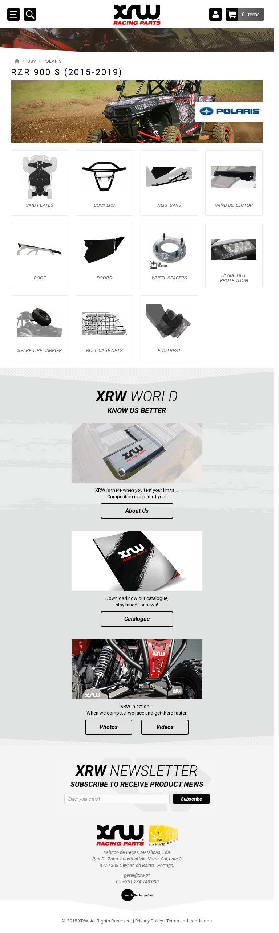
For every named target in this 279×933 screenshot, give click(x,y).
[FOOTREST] (169, 321)
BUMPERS (104, 205)
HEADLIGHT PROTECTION (234, 278)
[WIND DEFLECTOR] (233, 176)
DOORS (104, 278)
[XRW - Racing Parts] (137, 14)
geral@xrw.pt (137, 875)
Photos (109, 727)
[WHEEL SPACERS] (169, 249)
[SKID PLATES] (39, 176)
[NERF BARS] (169, 176)
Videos (165, 727)
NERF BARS (169, 205)
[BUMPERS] (104, 176)
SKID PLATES (39, 205)
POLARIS (52, 61)
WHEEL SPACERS (169, 278)
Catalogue (137, 618)
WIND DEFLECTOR (234, 205)
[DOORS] (104, 249)
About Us (137, 510)
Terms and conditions (189, 921)
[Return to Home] (16, 61)
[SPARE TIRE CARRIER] (39, 321)
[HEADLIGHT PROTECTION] (233, 249)
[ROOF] (39, 249)
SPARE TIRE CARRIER (39, 350)
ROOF (40, 278)
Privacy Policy (149, 921)
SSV (31, 61)
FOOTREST (169, 350)
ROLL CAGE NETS (104, 350)
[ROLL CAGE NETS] (104, 321)
